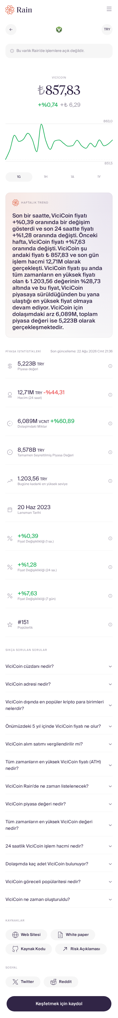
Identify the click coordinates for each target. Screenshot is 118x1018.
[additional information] (110, 366)
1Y (99, 177)
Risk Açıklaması (85, 949)
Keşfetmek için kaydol (59, 1004)
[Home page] (18, 9)
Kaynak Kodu (33, 949)
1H (45, 177)
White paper (77, 935)
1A (72, 177)
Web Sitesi (31, 935)
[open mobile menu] (109, 9)
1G (19, 177)
